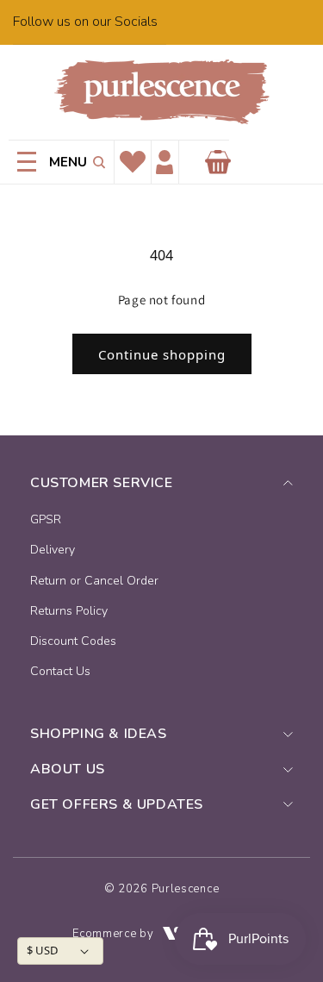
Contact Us (60, 671)
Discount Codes (73, 641)
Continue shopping (162, 354)
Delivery (52, 549)
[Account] (164, 162)
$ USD (42, 950)
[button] (96, 162)
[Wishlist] (133, 162)
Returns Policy (69, 611)
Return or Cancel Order (94, 580)
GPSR (45, 519)
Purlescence (186, 889)
